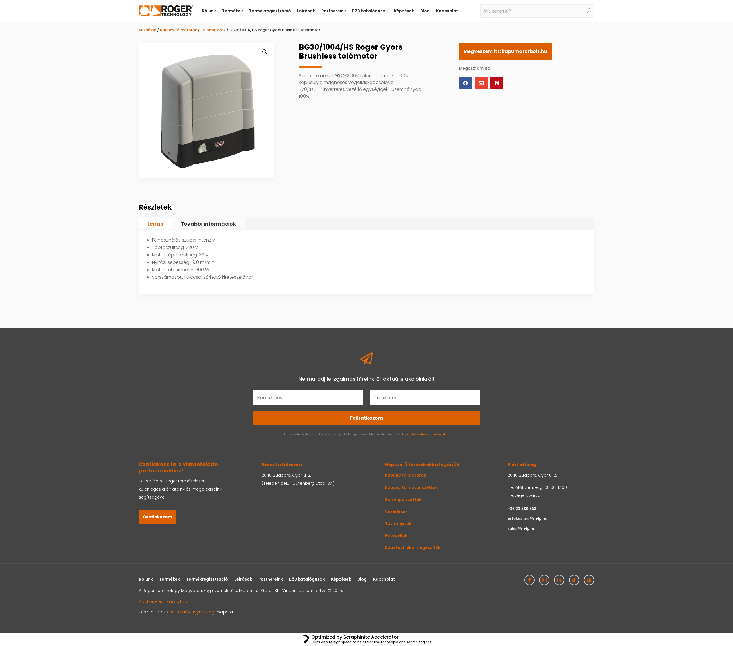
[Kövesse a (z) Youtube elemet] (589, 580)
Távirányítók (398, 523)
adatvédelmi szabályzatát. (427, 434)
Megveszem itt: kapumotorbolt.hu (505, 51)
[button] (265, 52)
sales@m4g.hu (522, 528)
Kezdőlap (147, 30)
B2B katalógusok (370, 11)
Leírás (155, 223)
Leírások (306, 11)
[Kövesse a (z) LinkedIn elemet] (559, 580)
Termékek (232, 11)
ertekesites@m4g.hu (528, 518)
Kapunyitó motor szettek (411, 487)
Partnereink (333, 11)
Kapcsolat (447, 11)
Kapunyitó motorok (178, 30)
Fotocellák (396, 535)
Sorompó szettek (403, 499)
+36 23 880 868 (522, 508)
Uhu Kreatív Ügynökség (190, 612)
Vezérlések (396, 511)
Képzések (404, 11)
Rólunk (209, 11)
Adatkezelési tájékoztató (164, 601)
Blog (425, 11)
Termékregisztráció (270, 11)
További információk (208, 223)
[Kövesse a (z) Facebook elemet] (529, 580)
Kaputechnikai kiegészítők (412, 547)
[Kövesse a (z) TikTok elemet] (574, 580)
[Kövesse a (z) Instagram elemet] (544, 580)
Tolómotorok (213, 30)
